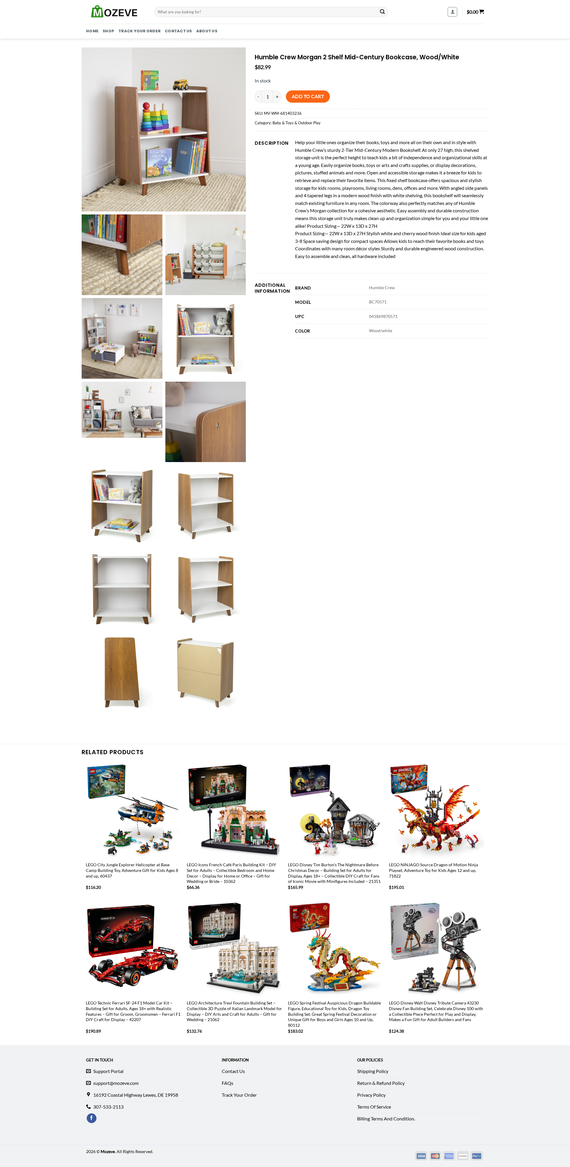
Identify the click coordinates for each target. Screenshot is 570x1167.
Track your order (139, 31)
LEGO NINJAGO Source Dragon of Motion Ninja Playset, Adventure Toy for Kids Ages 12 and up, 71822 (433, 870)
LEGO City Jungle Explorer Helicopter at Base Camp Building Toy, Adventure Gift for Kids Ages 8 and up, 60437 (132, 870)
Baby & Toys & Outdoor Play (297, 122)
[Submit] (382, 12)
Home (92, 31)
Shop (108, 31)
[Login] (452, 12)
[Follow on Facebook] (91, 1118)
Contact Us (178, 31)
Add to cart (308, 96)
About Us (206, 31)
